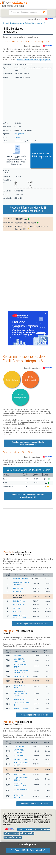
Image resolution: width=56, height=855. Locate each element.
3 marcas (17, 137)
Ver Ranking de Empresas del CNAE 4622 (32, 624)
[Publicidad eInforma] (28, 345)
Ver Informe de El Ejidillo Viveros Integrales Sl (28, 850)
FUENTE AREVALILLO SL (20, 774)
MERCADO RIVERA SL (19, 604)
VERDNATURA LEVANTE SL (21, 579)
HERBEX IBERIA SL (18, 588)
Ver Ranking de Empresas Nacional (34, 803)
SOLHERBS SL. (17, 608)
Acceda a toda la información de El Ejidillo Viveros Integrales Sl (28, 443)
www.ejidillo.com (19, 134)
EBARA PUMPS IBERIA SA (21, 676)
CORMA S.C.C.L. (18, 592)
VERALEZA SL (17, 612)
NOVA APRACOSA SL (20, 746)
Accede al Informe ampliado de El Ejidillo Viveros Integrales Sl (28, 209)
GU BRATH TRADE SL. (20, 699)
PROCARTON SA (18, 655)
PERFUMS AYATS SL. (19, 756)
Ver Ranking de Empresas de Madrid (34, 715)
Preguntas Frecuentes (24, 829)
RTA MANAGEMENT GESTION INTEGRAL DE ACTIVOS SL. (20, 693)
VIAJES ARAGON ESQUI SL (21, 759)
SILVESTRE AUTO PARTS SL (21, 708)
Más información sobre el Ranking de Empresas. (34, 60)
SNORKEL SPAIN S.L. (19, 601)
